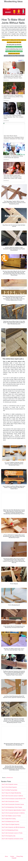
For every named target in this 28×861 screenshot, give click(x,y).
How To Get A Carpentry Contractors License (12, 838)
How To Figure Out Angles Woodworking (11, 793)
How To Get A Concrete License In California (12, 795)
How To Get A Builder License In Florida (11, 815)
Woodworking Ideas (13, 1)
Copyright (14, 858)
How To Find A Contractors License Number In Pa (13, 798)
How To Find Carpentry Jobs (8, 836)
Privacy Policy (20, 856)
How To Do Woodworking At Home (10, 830)
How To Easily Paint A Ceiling (9, 818)
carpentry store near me (14, 53)
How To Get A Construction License (10, 801)
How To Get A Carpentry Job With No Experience (13, 827)
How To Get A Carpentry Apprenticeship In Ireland (13, 810)
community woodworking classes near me (14, 55)
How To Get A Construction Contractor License (13, 804)
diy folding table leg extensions (14, 44)
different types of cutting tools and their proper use (14, 40)
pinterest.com (9, 777)
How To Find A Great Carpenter (9, 787)
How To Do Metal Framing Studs (9, 790)
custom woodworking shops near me (14, 49)
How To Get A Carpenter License (9, 784)
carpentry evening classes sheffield (14, 51)
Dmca (6, 856)
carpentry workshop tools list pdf (14, 46)
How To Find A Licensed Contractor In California (13, 813)
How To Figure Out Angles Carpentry (10, 824)
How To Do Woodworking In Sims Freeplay (12, 807)
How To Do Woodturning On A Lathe (10, 821)
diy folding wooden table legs (14, 42)
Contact (12, 856)
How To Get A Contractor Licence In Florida (12, 833)
